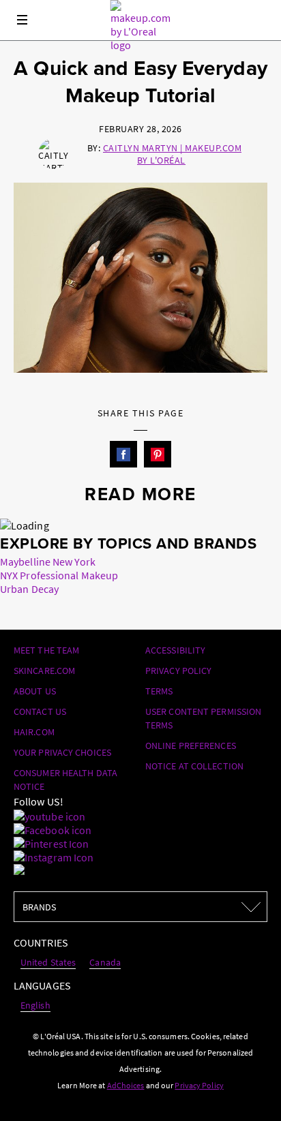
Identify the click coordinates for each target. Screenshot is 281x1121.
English (35, 1005)
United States (48, 962)
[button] (123, 454)
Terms (159, 691)
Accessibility (175, 650)
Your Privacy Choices (62, 752)
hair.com (34, 732)
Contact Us (40, 711)
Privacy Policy (178, 670)
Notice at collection (194, 766)
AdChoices (126, 1085)
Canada (105, 962)
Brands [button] (56, 907)
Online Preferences (190, 745)
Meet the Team (46, 650)
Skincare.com (44, 670)
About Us (35, 691)
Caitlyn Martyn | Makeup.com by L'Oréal (172, 154)
